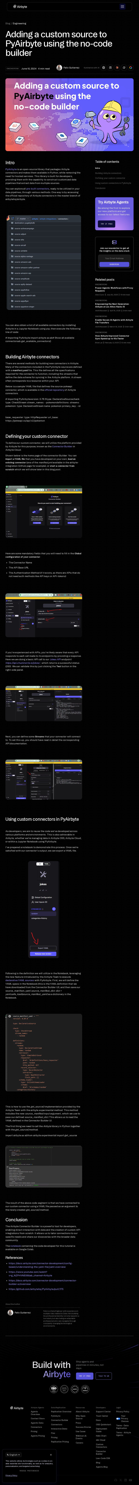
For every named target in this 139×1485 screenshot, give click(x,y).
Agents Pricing (38, 1436)
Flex (53, 1433)
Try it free (106, 224)
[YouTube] (130, 1480)
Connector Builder (62, 446)
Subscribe (114, 264)
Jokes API (55, 659)
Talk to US (103, 1376)
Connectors (36, 1427)
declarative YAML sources (19, 980)
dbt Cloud (100, 1440)
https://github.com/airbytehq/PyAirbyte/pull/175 (36, 1289)
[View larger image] (44, 262)
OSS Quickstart (103, 1424)
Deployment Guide (101, 1430)
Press (78, 1423)
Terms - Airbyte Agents (123, 1433)
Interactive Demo (59, 1429)
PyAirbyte (11, 169)
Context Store (38, 1418)
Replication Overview (61, 1412)
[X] (120, 1480)
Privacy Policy (122, 1412)
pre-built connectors (37, 188)
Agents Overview (35, 1413)
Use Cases (80, 1431)
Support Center (103, 1412)
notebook (15, 1246)
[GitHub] (115, 1480)
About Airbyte (82, 1412)
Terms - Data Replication (122, 1426)
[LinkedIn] (125, 1480)
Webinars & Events (81, 1437)
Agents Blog (102, 1467)
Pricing (34, 1431)
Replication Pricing (60, 1442)
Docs (98, 1420)
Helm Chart (101, 1436)
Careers (79, 1443)
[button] (122, 7)
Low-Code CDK (103, 1458)
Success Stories (83, 1427)
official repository (54, 390)
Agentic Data (37, 1423)
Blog (98, 1463)
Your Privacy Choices (125, 1418)
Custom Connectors (101, 1445)
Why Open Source (80, 1417)
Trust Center (102, 1416)
